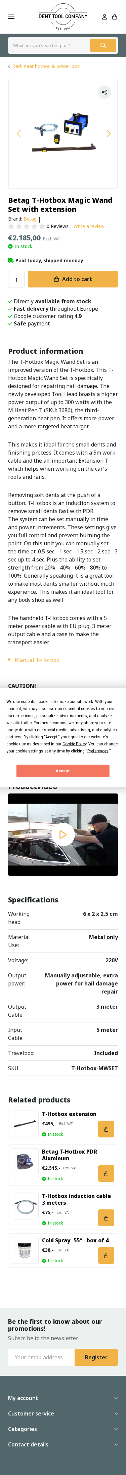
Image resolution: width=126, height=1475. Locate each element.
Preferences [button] (98, 750)
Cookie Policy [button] (74, 743)
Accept (63, 771)
